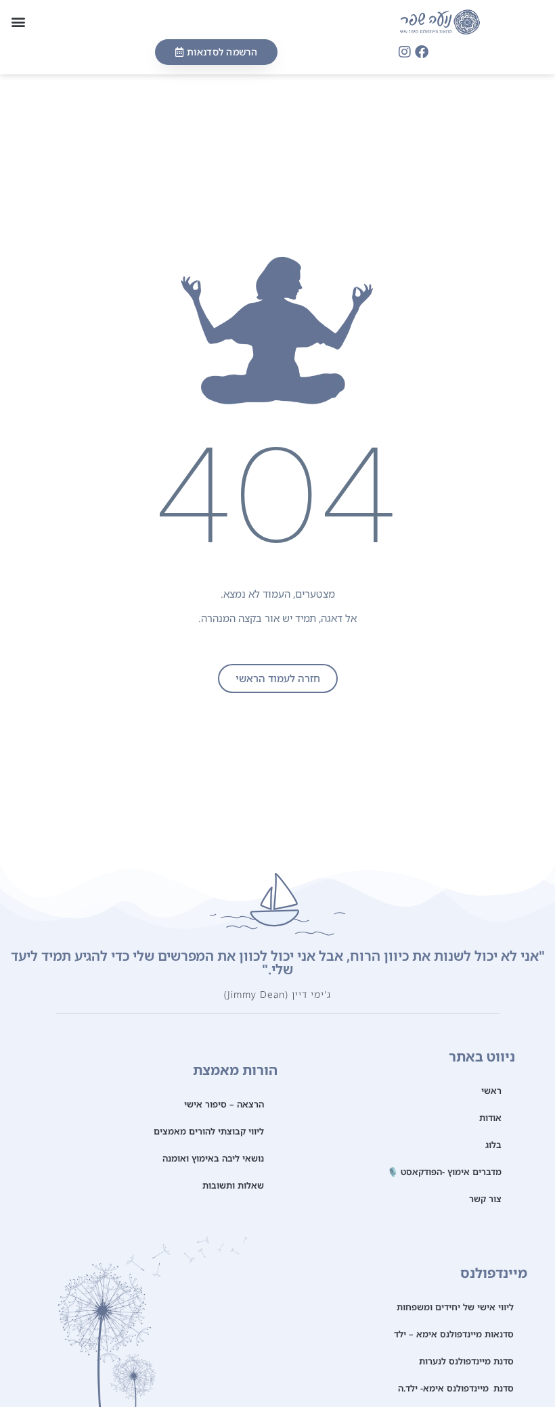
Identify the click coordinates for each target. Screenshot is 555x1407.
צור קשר (485, 1199)
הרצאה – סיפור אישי (224, 1104)
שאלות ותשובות (233, 1185)
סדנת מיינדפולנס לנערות (466, 1361)
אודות (490, 1118)
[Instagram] (405, 52)
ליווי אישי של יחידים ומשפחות (455, 1307)
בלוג (493, 1145)
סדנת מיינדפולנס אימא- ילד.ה (456, 1388)
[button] (18, 22)
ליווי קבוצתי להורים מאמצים (209, 1131)
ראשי (491, 1090)
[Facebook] (421, 52)
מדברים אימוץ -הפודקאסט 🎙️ (444, 1172)
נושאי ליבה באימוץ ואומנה (213, 1158)
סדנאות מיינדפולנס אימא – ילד (454, 1334)
